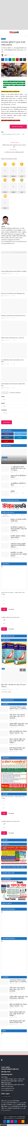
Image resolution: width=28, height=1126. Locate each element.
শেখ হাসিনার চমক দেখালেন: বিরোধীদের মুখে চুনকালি (14, 152)
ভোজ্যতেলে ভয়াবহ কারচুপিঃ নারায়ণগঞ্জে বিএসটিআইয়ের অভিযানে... (18, 545)
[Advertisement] (14, 15)
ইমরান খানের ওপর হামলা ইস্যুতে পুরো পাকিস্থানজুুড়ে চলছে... (13, 293)
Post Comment (6, 422)
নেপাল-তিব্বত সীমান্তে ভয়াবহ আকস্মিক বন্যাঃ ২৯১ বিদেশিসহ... (18, 707)
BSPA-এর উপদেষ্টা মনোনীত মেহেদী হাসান (18, 520)
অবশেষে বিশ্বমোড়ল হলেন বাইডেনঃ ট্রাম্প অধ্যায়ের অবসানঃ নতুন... (13, 384)
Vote (4, 609)
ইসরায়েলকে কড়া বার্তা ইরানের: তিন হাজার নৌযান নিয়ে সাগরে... (13, 315)
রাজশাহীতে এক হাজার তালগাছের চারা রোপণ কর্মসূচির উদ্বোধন (19, 554)
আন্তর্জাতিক (3, 38)
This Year (22, 514)
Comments (5, 392)
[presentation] (21, 670)
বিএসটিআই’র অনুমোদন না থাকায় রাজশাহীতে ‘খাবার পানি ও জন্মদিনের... (19, 528)
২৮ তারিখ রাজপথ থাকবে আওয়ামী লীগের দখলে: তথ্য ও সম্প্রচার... (18, 468)
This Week (5, 514)
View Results (11, 609)
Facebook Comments (15, 392)
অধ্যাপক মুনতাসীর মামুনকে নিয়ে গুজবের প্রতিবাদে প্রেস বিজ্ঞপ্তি (13, 271)
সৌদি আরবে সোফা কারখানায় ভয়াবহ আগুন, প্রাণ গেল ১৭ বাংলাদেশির (17, 716)
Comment (4, 410)
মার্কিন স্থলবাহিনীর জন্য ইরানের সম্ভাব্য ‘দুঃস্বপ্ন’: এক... (18, 732)
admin (5, 55)
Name (3, 396)
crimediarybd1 (4, 273)
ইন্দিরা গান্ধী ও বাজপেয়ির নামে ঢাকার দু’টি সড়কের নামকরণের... (13, 686)
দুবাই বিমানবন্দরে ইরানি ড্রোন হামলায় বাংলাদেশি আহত (17, 748)
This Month (14, 514)
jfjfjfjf (13, 491)
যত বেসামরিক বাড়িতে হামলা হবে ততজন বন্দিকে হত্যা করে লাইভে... (12, 360)
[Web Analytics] (6, 1096)
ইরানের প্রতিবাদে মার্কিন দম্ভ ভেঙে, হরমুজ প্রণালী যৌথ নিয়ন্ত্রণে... (17, 740)
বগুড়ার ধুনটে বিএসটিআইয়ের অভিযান (18, 476)
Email (3, 403)
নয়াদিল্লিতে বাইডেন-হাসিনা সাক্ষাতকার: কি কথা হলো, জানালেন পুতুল (14, 145)
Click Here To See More (18, 126)
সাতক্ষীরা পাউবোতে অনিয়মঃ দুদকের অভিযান (18, 536)
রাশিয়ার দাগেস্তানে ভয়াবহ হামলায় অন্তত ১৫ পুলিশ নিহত (12, 337)
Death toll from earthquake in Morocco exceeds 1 (11, 134)
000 (23, 134)
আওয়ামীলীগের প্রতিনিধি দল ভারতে (18, 484)
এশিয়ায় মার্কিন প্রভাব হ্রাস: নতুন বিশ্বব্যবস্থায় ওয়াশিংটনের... (18, 724)
